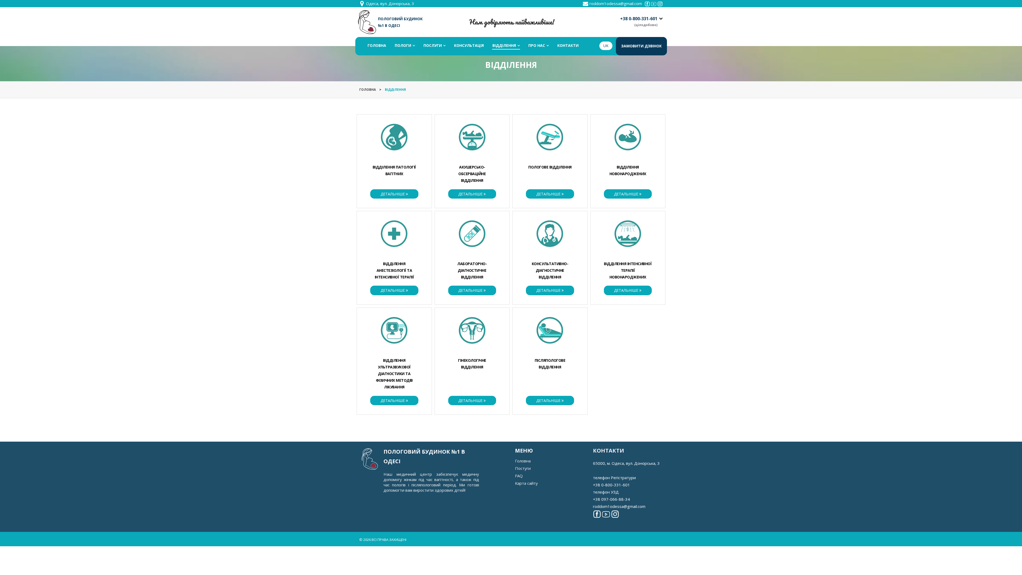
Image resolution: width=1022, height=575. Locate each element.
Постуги (523, 468)
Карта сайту (526, 483)
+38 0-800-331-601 (638, 19)
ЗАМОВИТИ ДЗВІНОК (641, 45)
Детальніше (393, 193)
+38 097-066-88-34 (611, 499)
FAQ (519, 475)
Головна (523, 460)
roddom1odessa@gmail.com (616, 3)
